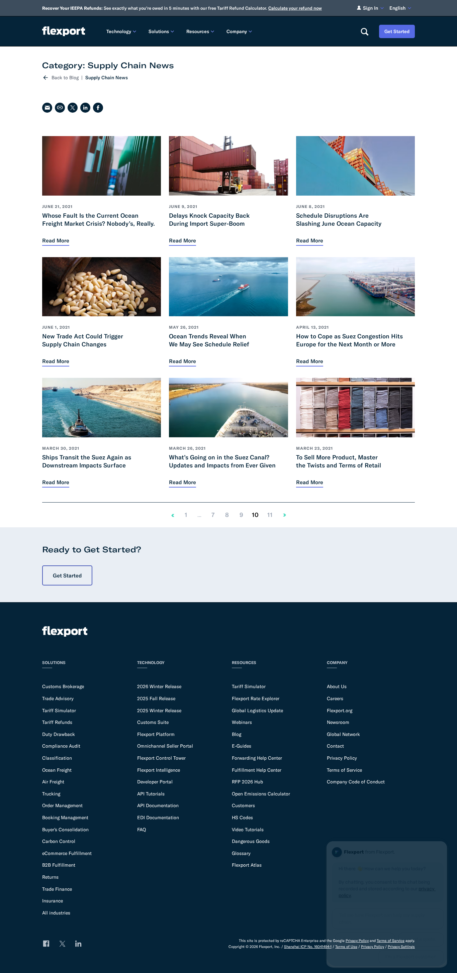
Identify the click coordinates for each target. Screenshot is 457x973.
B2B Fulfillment (58, 865)
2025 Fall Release (156, 698)
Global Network (343, 734)
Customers (243, 805)
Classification (57, 758)
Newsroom (338, 722)
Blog (236, 734)
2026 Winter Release (159, 686)
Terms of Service (344, 770)
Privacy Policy (342, 758)
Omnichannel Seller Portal (165, 746)
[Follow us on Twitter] (62, 944)
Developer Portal (155, 782)
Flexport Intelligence (158, 770)
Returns (50, 877)
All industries (56, 913)
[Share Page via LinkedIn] (85, 108)
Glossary (241, 853)
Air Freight (53, 782)
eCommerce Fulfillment (67, 853)
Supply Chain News (106, 78)
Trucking (51, 794)
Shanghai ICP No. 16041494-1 (308, 946)
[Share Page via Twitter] (73, 108)
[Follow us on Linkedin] (78, 944)
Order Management (62, 805)
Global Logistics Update (257, 711)
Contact (335, 746)
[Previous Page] (172, 515)
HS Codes (242, 818)
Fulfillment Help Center (256, 770)
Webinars (242, 722)
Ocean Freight (57, 770)
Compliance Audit (61, 746)
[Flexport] (63, 31)
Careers (335, 698)
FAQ (141, 830)
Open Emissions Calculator (261, 794)
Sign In (370, 8)
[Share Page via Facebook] (98, 108)
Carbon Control (58, 841)
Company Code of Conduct (356, 782)
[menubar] (228, 31)
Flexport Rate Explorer (255, 698)
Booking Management (65, 818)
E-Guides (241, 746)
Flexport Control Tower (161, 758)
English (397, 8)
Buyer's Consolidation (65, 830)
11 (270, 515)
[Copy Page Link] (60, 108)
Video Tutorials (248, 830)
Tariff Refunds (57, 722)
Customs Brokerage (63, 686)
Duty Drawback (58, 734)
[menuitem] (122, 31)
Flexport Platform (156, 734)
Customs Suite (153, 722)
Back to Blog (65, 78)
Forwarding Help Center (257, 758)
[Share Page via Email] (47, 108)
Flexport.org (339, 711)
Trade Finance (57, 889)
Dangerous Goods (251, 841)
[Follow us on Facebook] (46, 944)
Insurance (52, 901)
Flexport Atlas (247, 865)
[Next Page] (284, 515)
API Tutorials (151, 794)
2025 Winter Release (159, 711)
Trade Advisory (58, 698)
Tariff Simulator (59, 711)
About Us (337, 686)
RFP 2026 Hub (247, 782)
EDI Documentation (158, 818)
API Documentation (158, 805)
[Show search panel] (364, 31)
